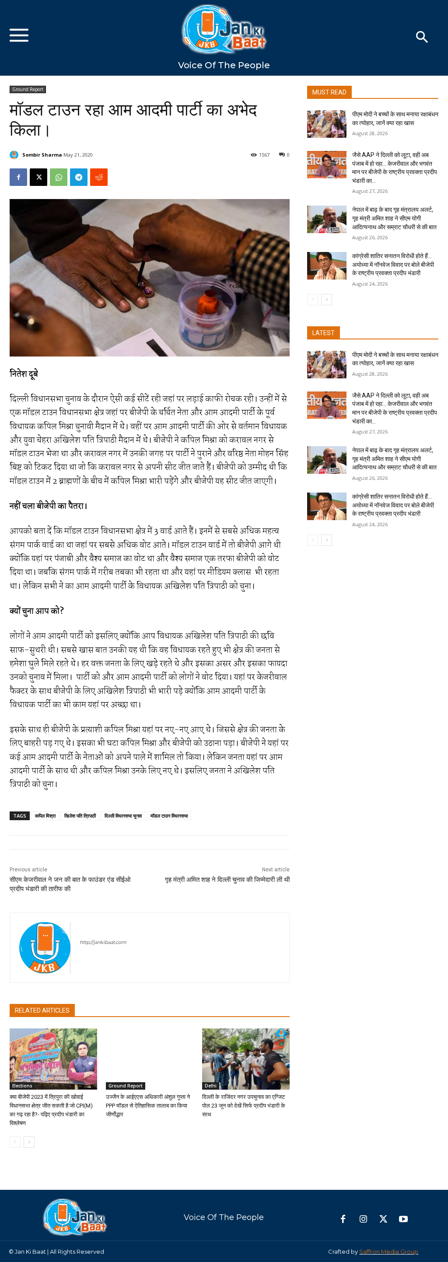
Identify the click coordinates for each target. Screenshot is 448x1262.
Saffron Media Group (388, 1251)
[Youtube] (403, 1219)
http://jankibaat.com (103, 942)
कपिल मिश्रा (45, 815)
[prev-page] (15, 1142)
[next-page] (29, 1142)
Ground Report (27, 89)
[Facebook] (18, 177)
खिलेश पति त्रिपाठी (80, 815)
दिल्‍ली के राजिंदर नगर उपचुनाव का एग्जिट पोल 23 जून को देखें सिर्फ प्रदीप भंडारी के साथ (243, 1106)
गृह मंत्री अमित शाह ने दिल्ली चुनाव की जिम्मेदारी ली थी (227, 880)
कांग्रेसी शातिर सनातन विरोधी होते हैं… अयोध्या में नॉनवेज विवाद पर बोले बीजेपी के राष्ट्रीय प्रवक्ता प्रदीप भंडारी (393, 264)
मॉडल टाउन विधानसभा (169, 815)
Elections (22, 1086)
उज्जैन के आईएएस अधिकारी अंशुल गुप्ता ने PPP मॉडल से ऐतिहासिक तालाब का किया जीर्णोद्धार (148, 1106)
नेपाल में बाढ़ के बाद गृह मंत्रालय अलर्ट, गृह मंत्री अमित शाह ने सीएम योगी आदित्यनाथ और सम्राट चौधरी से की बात (394, 218)
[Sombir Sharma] (15, 154)
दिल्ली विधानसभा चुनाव (123, 815)
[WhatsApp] (58, 177)
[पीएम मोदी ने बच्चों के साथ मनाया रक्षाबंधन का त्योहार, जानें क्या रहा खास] (326, 124)
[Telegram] (79, 177)
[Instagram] (363, 1219)
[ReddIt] (99, 177)
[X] (38, 177)
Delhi (211, 1086)
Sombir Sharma (42, 154)
